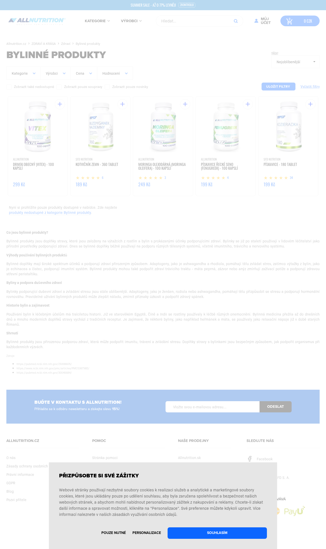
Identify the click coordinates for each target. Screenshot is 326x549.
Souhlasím (217, 533)
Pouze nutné (113, 533)
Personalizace (146, 533)
